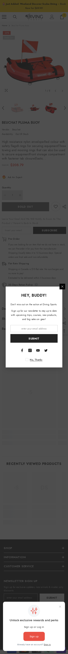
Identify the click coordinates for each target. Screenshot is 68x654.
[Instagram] (30, 350)
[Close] (62, 286)
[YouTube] (38, 350)
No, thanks (36, 359)
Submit (34, 338)
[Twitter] (46, 350)
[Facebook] (22, 350)
